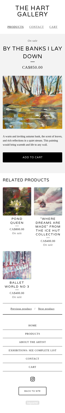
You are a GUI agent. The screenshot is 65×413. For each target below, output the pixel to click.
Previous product (21, 308)
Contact (36, 26)
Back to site (32, 391)
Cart (53, 26)
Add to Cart (33, 157)
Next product (46, 308)
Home (32, 325)
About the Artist (32, 342)
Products (15, 26)
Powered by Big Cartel (32, 403)
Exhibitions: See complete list (33, 350)
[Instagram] (33, 379)
